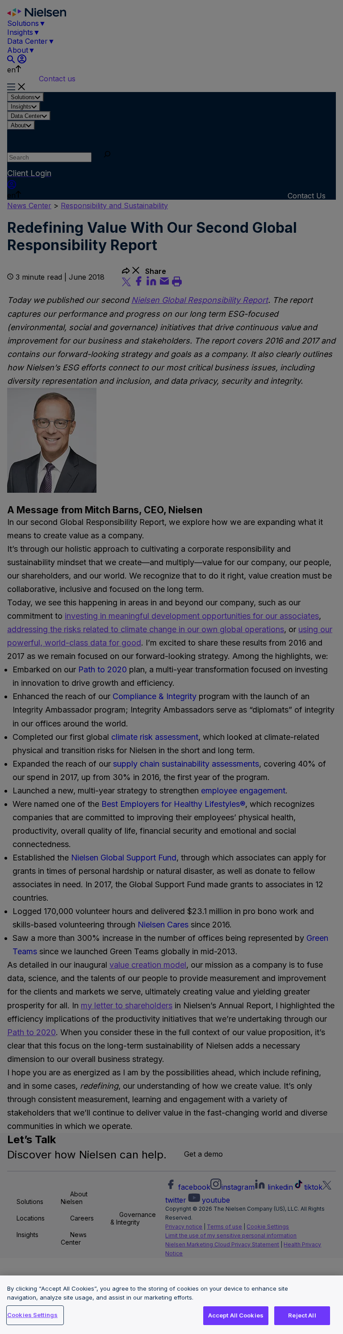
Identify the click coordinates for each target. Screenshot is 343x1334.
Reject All (302, 1315)
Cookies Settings (32, 1314)
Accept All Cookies (236, 1315)
